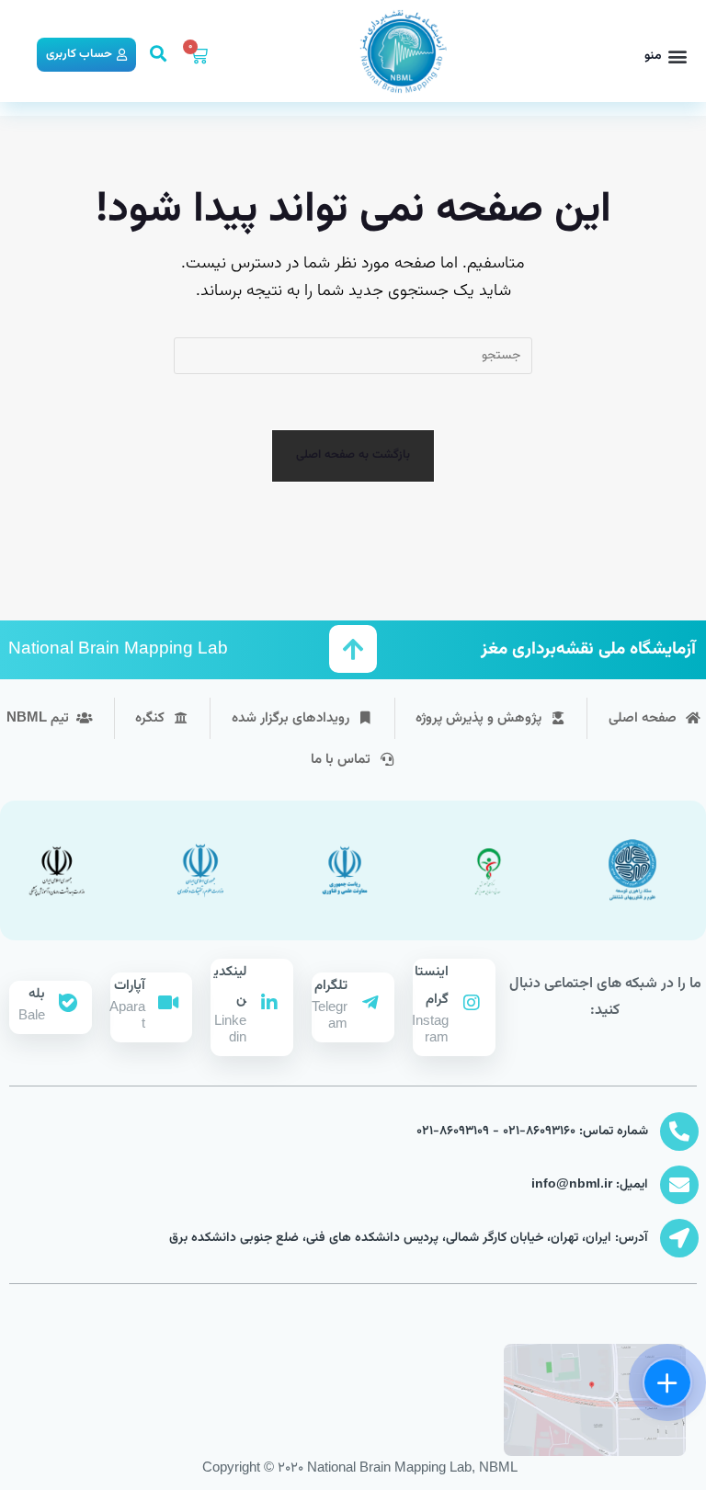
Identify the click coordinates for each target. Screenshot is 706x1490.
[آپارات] (168, 1003)
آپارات (129, 985)
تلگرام (330, 985)
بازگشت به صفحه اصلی (353, 455)
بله (36, 994)
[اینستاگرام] (471, 1003)
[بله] (68, 1003)
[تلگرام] (370, 1003)
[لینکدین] (269, 1003)
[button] (666, 56)
